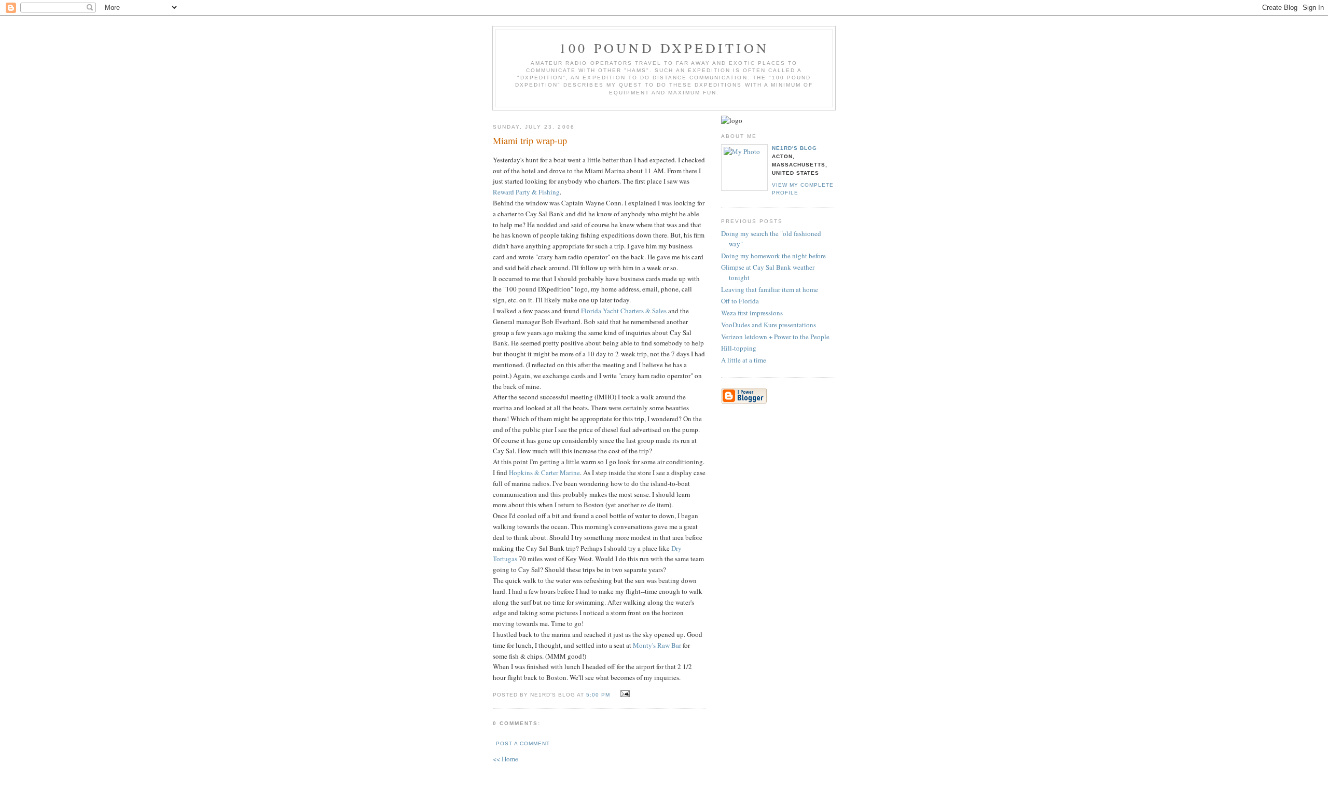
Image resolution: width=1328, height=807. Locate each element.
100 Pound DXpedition (664, 48)
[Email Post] (623, 694)
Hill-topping (738, 348)
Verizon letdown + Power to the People (775, 336)
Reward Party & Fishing (526, 192)
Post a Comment (523, 743)
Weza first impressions (752, 312)
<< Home (505, 758)
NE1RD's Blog (794, 148)
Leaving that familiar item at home (769, 289)
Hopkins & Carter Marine (544, 472)
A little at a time (743, 360)
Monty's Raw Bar (657, 645)
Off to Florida (740, 300)
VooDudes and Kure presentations (768, 324)
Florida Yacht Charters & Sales (624, 310)
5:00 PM (598, 695)
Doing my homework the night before (773, 255)
